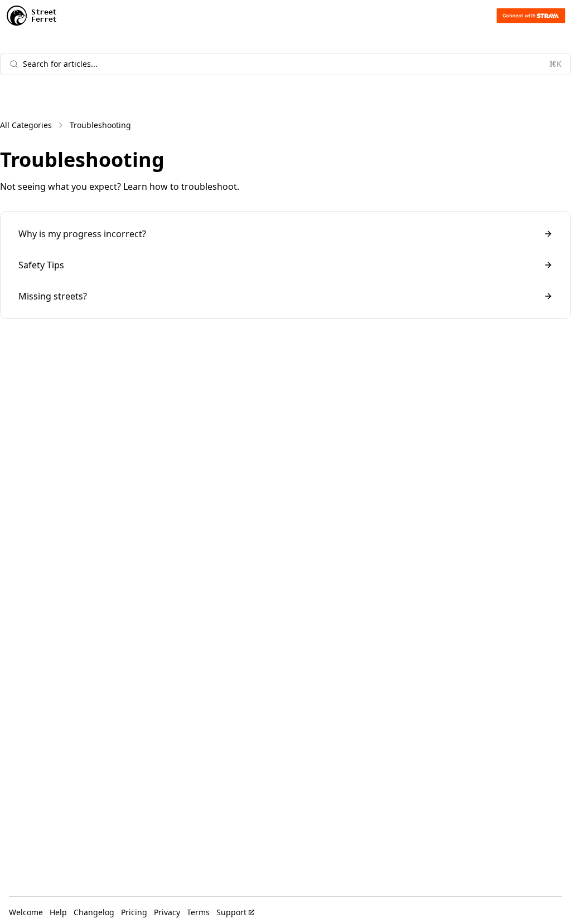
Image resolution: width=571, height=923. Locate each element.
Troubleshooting (100, 125)
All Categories (26, 125)
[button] (531, 16)
